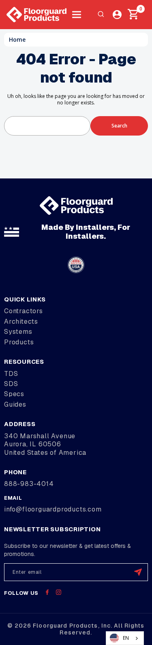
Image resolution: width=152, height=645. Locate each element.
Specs (14, 394)
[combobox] (125, 638)
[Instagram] (58, 592)
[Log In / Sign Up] (117, 14)
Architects (21, 321)
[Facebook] (47, 592)
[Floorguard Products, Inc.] (36, 14)
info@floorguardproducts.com (53, 509)
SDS (11, 384)
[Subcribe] (138, 572)
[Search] (101, 14)
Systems (18, 331)
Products (19, 342)
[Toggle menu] (76, 14)
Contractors (23, 311)
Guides (15, 404)
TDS (11, 373)
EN (126, 637)
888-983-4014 (29, 484)
